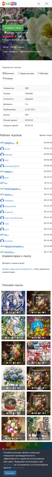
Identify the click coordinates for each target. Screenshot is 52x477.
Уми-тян (13, 395)
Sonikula (9, 212)
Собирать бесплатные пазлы (16, 40)
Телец (13, 320)
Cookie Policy (18, 467)
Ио (6, 183)
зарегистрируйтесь (23, 269)
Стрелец (13, 294)
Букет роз (13, 420)
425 (7, 160)
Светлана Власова (14, 218)
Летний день (39, 420)
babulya (8, 154)
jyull (7, 178)
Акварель (13, 51)
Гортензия (13, 370)
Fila (26, 104)
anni (7, 229)
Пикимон (9, 201)
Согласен (9, 473)
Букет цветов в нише (38, 295)
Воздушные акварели (38, 346)
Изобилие (38, 320)
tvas (7, 224)
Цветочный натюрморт (30, 51)
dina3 (7, 149)
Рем (7, 235)
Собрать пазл (13, 27)
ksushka (9, 241)
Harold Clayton (17, 47)
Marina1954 (10, 206)
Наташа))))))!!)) (12, 166)
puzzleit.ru (8, 464)
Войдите (6, 269)
